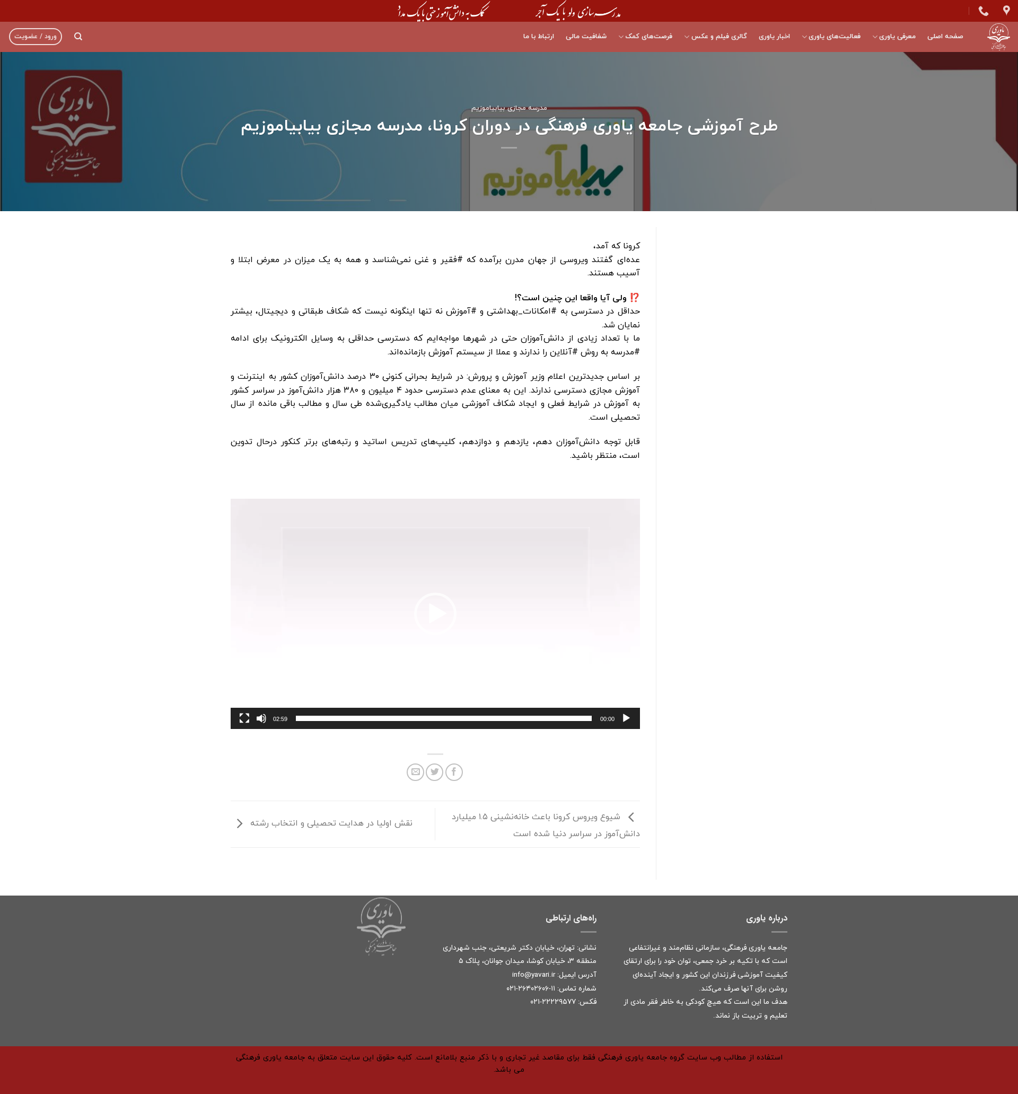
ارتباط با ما (538, 36)
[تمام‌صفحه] (244, 718)
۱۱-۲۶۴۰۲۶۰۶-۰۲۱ (530, 989)
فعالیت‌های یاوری (835, 36)
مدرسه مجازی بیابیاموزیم (509, 108)
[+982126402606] (982, 11)
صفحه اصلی (945, 36)
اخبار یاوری (774, 36)
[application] (435, 614)
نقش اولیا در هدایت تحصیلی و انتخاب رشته (330, 823)
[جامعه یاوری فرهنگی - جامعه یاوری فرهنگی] (994, 37)
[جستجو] (78, 37)
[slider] (444, 718)
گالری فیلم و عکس (719, 36)
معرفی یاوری (897, 36)
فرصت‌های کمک (648, 36)
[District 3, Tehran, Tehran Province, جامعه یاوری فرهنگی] (1005, 11)
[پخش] (626, 718)
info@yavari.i (532, 975)
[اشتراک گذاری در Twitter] (434, 772)
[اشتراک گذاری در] (454, 772)
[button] (435, 614)
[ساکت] (261, 718)
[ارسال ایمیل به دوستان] (415, 772)
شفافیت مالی (586, 36)
